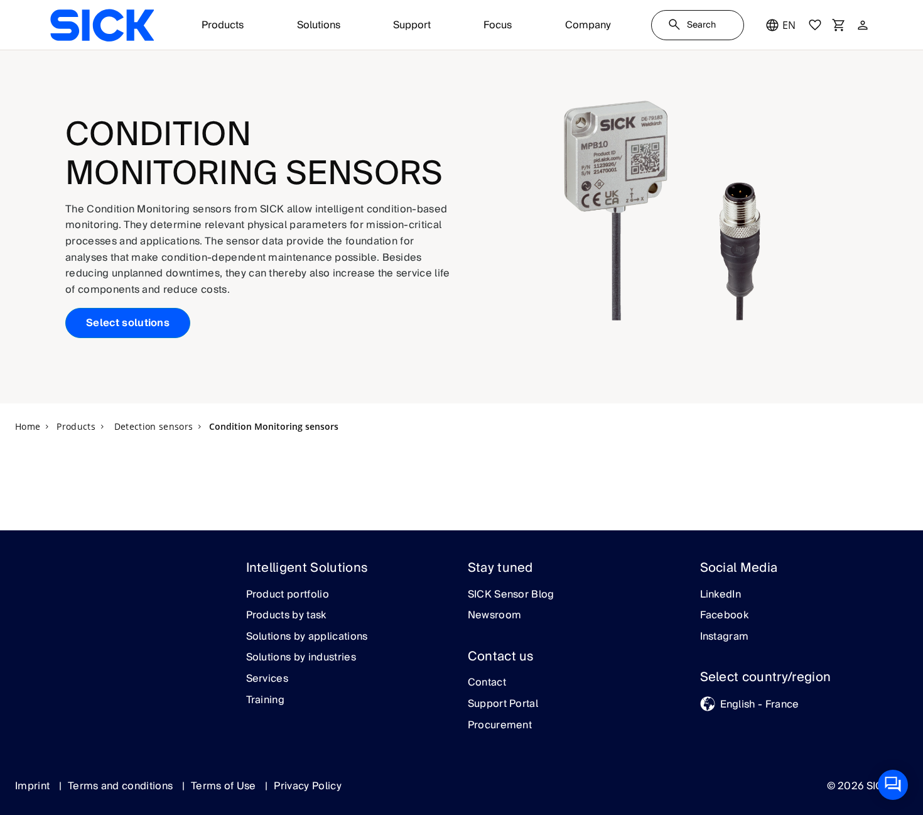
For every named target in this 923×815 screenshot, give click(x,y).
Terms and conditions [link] (122, 786)
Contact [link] (487, 683)
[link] (102, 25)
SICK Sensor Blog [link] (511, 595)
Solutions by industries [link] (301, 658)
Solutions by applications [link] (307, 637)
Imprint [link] (34, 786)
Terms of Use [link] (225, 786)
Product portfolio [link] (287, 595)
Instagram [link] (724, 637)
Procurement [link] (500, 726)
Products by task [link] (286, 616)
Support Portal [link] (503, 704)
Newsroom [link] (495, 616)
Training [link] (265, 700)
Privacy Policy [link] (307, 786)
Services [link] (267, 679)
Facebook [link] (724, 616)
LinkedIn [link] (721, 595)
